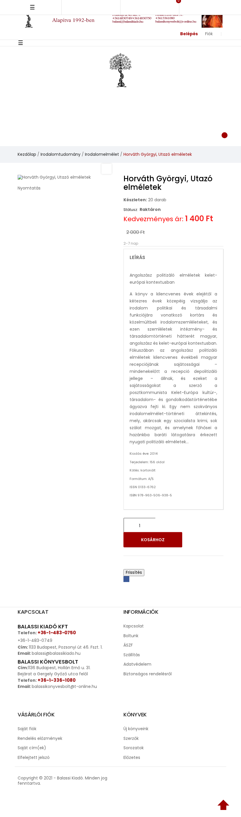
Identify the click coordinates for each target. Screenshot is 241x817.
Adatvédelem (137, 664)
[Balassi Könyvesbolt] (120, 69)
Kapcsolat (133, 626)
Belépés (189, 34)
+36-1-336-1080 (57, 680)
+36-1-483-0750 (57, 633)
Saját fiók (27, 729)
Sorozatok (133, 748)
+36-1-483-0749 (35, 640)
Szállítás (131, 655)
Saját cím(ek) (32, 748)
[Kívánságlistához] (195, 540)
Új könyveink (135, 729)
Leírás (137, 257)
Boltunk (130, 636)
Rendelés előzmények (40, 738)
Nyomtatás (29, 188)
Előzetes (131, 757)
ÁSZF (128, 645)
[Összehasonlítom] (211, 540)
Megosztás (126, 579)
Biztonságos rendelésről (147, 674)
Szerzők (131, 738)
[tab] (173, 257)
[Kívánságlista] (162, 134)
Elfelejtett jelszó (34, 757)
